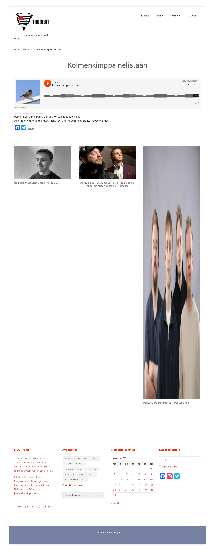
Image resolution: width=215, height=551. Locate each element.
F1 (68, 459)
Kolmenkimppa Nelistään (33, 113)
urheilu (86, 474)
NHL (69, 474)
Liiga (92, 469)
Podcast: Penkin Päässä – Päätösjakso (166, 402)
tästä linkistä (46, 506)
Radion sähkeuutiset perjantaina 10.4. (37, 182)
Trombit (17, 113)
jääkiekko (73, 469)
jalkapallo (74, 464)
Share (31, 128)
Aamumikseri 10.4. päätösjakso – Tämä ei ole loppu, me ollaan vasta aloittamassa (107, 184)
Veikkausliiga (75, 479)
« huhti (115, 503)
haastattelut (87, 459)
